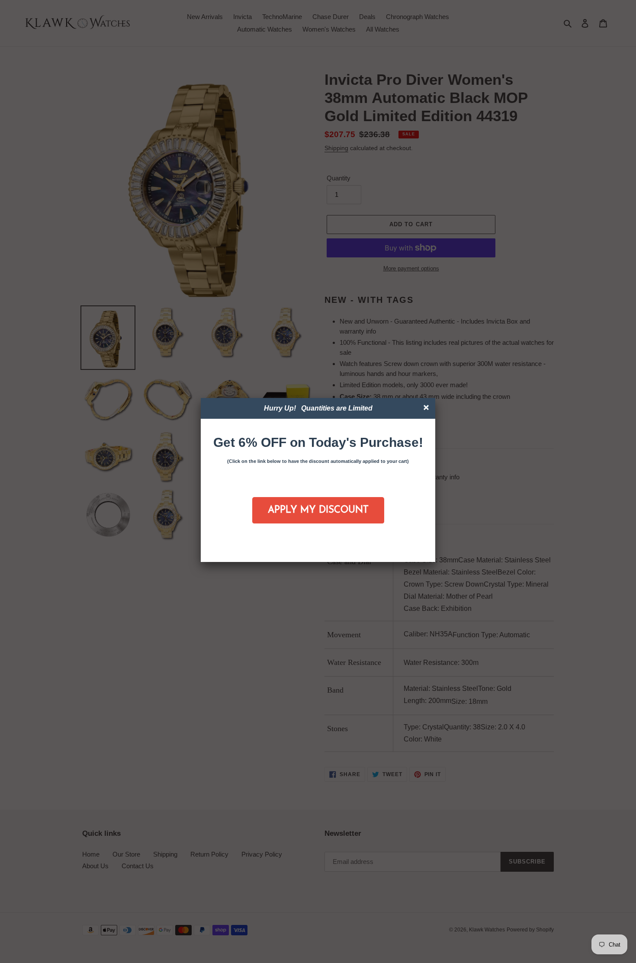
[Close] (427, 408)
